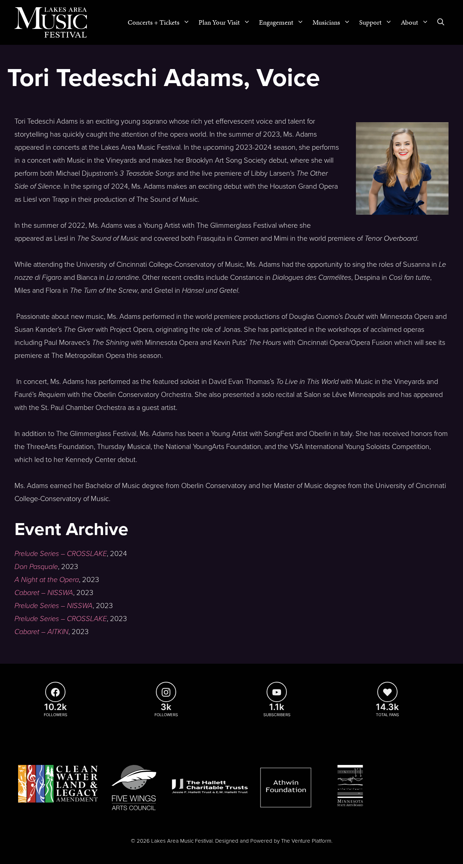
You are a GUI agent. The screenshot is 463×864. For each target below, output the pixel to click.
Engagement (276, 22)
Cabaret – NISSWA (43, 593)
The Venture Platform (306, 841)
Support (370, 22)
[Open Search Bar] (441, 22)
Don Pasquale (36, 567)
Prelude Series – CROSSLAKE (60, 553)
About (409, 22)
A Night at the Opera (46, 580)
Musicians (326, 22)
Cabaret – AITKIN (41, 632)
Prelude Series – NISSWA (53, 606)
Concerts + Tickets (153, 22)
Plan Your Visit (219, 22)
